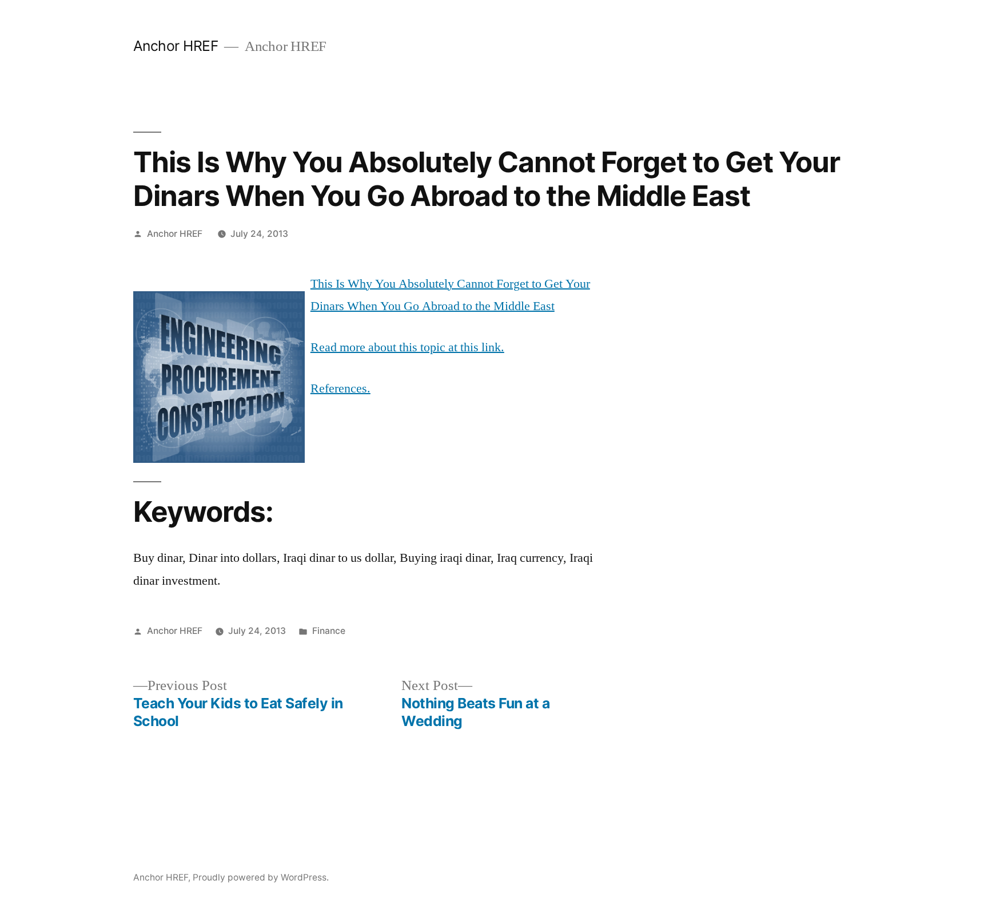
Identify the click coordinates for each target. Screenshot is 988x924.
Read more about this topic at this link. (407, 347)
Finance (328, 630)
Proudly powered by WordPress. (261, 877)
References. (340, 388)
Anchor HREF (176, 45)
